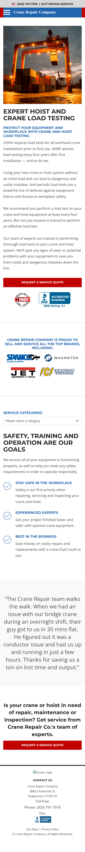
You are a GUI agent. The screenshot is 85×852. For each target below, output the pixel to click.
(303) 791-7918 (26, 4)
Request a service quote (43, 282)
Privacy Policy (50, 829)
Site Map (32, 829)
